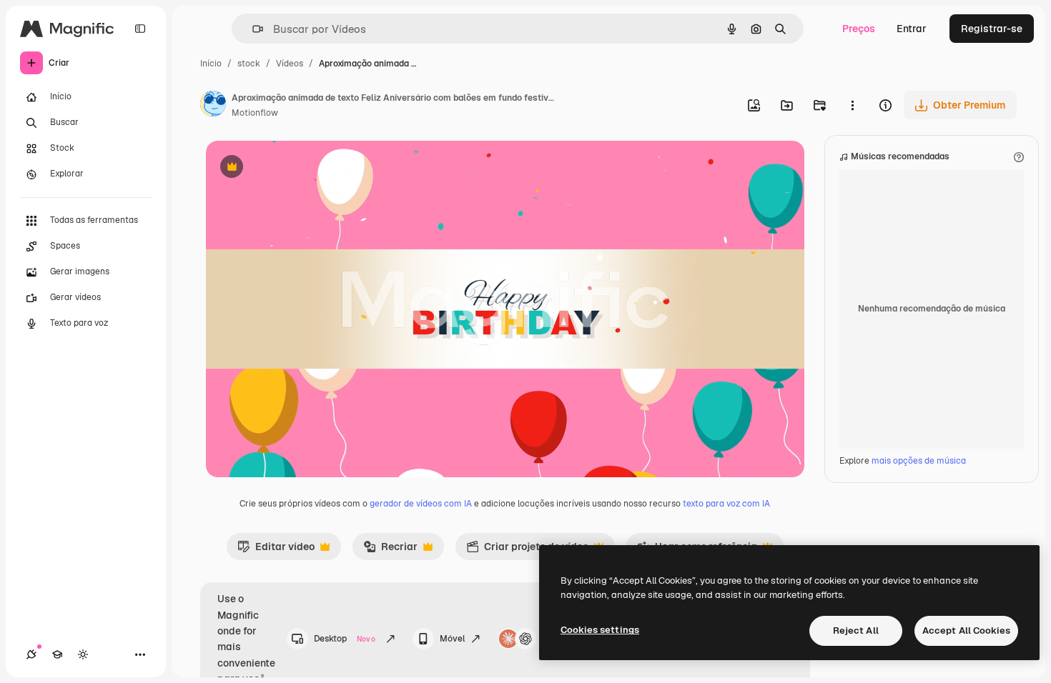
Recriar (390, 550)
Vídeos (289, 63)
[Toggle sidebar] (140, 28)
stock (248, 63)
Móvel (452, 638)
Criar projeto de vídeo (527, 550)
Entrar (912, 28)
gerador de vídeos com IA (421, 503)
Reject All (856, 630)
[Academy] (57, 654)
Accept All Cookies (966, 630)
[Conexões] (31, 654)
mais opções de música (919, 461)
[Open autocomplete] (252, 29)
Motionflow (255, 113)
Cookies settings (600, 630)
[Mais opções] (852, 105)
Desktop (344, 638)
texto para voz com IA (726, 503)
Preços (858, 28)
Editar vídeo (276, 550)
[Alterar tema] (82, 654)
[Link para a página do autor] (213, 106)
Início (211, 63)
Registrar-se (991, 28)
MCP (552, 638)
